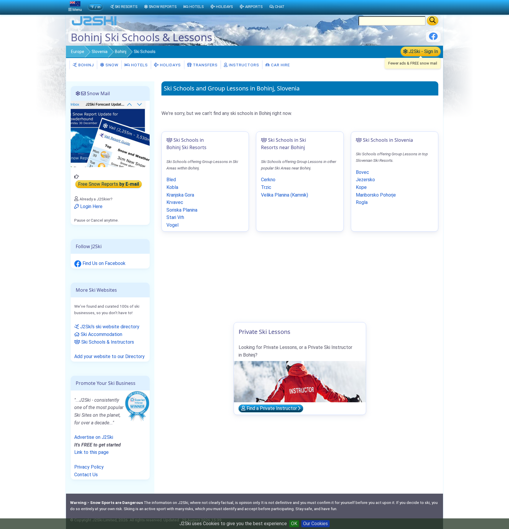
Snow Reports (162, 6)
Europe (77, 51)
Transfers (205, 64)
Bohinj (120, 51)
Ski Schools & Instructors (107, 342)
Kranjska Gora (180, 195)
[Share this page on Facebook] (433, 38)
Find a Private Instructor (271, 408)
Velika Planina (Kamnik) (284, 195)
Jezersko (365, 179)
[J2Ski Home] (94, 25)
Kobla (172, 187)
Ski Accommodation (101, 334)
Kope (361, 187)
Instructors (243, 64)
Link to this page (91, 452)
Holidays (170, 64)
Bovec (362, 172)
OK (294, 523)
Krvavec (174, 202)
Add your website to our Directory (109, 356)
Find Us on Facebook (103, 263)
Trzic (266, 187)
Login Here (91, 206)
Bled (171, 179)
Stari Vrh (175, 217)
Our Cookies (315, 523)
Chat (280, 6)
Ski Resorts (126, 6)
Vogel (172, 225)
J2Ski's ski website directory (109, 326)
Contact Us (86, 474)
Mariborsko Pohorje (376, 195)
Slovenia (100, 51)
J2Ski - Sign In (422, 51)
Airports (253, 6)
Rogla (362, 202)
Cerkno (268, 179)
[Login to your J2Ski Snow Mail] (110, 133)
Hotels (139, 64)
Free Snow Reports (108, 184)
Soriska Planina (181, 210)
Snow (111, 64)
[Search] (432, 20)
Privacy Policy (89, 467)
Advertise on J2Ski (93, 437)
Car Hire (280, 64)
